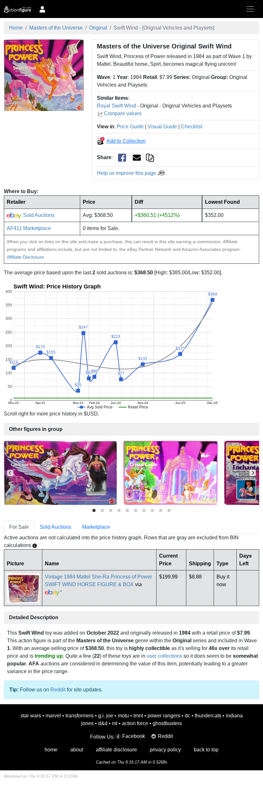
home (51, 749)
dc (187, 715)
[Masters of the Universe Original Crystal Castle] (170, 472)
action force (135, 723)
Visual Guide (162, 126)
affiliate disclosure (116, 749)
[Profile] (42, 9)
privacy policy (165, 749)
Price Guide (130, 126)
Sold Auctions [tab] (55, 527)
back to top (206, 749)
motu (123, 715)
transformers (79, 715)
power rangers (164, 715)
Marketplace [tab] (96, 527)
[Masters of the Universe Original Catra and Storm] (60, 472)
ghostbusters (167, 723)
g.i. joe (105, 715)
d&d (102, 723)
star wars (31, 715)
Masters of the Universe (56, 27)
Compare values (122, 113)
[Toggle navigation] (250, 9)
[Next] (253, 473)
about (76, 749)
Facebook (133, 736)
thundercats (208, 715)
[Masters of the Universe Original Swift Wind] (44, 75)
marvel (53, 715)
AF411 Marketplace (29, 228)
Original (98, 27)
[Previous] (10, 473)
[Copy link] (150, 157)
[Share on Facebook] (122, 157)
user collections (164, 656)
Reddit (57, 689)
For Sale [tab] (19, 527)
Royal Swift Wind (116, 105)
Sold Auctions (38, 215)
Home (16, 27)
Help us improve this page (127, 173)
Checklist (191, 126)
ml (114, 723)
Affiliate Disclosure (25, 257)
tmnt (138, 715)
